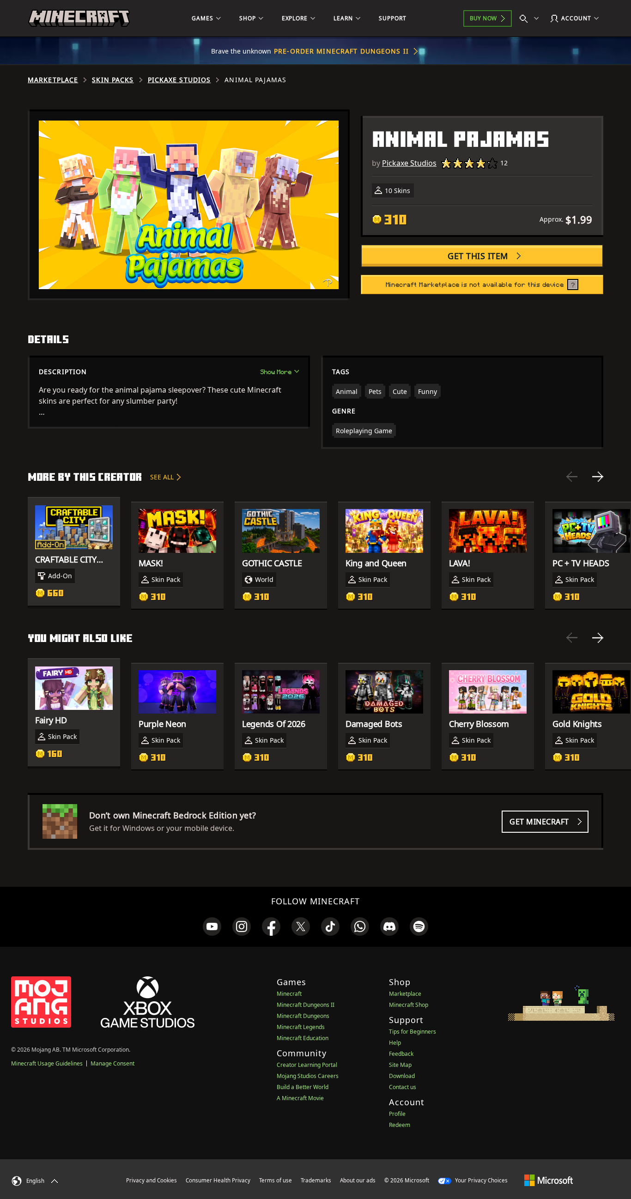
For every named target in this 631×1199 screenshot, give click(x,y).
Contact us (402, 1087)
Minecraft (289, 994)
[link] (212, 926)
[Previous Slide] (571, 476)
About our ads (358, 1180)
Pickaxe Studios (179, 80)
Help (395, 1043)
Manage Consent (112, 1063)
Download (402, 1076)
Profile (397, 1114)
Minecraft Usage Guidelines (47, 1063)
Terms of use (275, 1180)
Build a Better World (302, 1087)
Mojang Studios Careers (308, 1076)
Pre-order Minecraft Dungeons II (341, 51)
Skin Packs (112, 80)
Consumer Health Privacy (218, 1180)
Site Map (400, 1065)
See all (162, 476)
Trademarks (316, 1180)
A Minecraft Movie (300, 1098)
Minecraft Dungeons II (305, 1005)
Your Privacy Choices (481, 1180)
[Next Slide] (597, 476)
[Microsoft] (548, 1180)
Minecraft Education (302, 1038)
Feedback (401, 1054)
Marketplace (53, 80)
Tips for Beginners (412, 1032)
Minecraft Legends (301, 1027)
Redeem (399, 1125)
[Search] (531, 18)
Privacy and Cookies (151, 1180)
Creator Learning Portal (307, 1065)
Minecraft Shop (408, 1005)
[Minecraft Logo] (79, 18)
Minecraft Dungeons (303, 1016)
